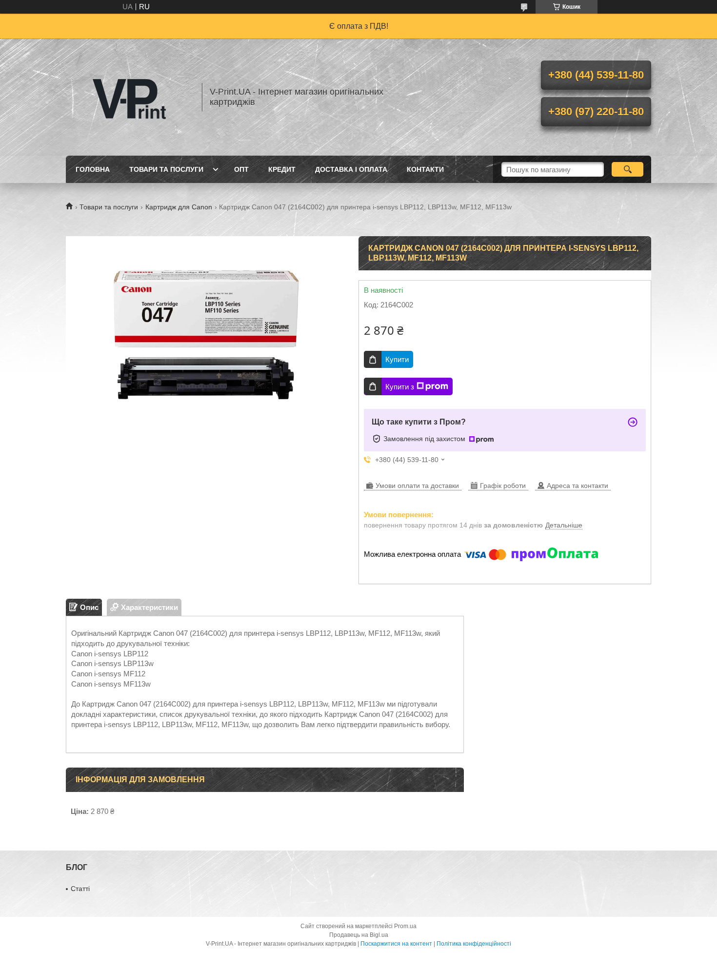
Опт (241, 169)
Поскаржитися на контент (396, 943)
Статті (80, 888)
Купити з (399, 387)
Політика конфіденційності (474, 943)
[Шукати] (627, 169)
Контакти (425, 169)
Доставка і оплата (351, 169)
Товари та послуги (166, 169)
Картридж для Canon (178, 207)
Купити (397, 359)
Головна (93, 169)
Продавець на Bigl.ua (358, 935)
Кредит (282, 169)
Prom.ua (405, 926)
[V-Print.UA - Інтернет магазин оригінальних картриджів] (129, 97)
